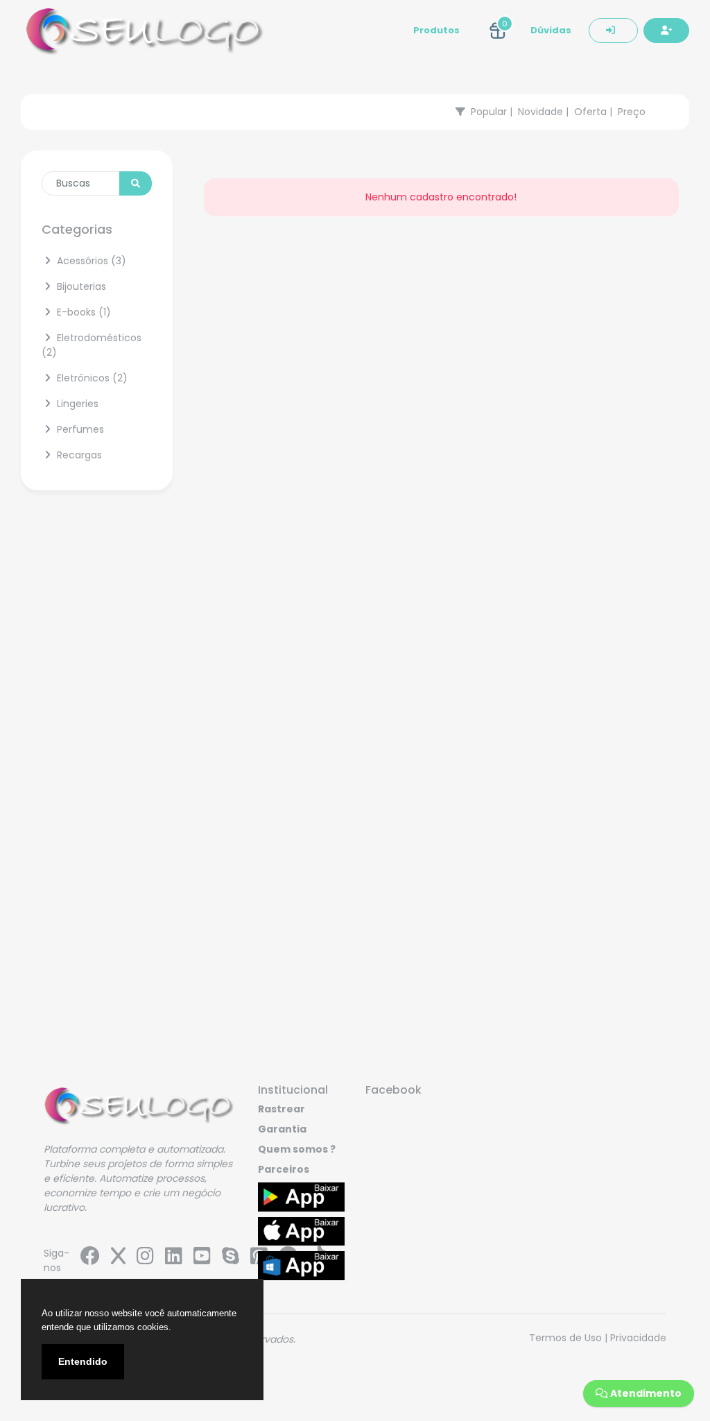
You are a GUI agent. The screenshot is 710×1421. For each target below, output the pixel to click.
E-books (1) (82, 312)
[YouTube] (202, 1259)
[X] (118, 1259)
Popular (489, 112)
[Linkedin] (173, 1259)
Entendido (82, 1361)
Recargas (78, 455)
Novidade (540, 112)
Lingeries (76, 404)
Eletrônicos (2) (91, 378)
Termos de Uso (565, 1338)
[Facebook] (90, 1259)
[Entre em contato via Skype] (230, 1259)
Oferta (590, 112)
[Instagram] (145, 1259)
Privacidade (638, 1338)
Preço (632, 112)
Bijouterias (80, 286)
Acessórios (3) (90, 261)
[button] (498, 30)
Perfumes (79, 429)
